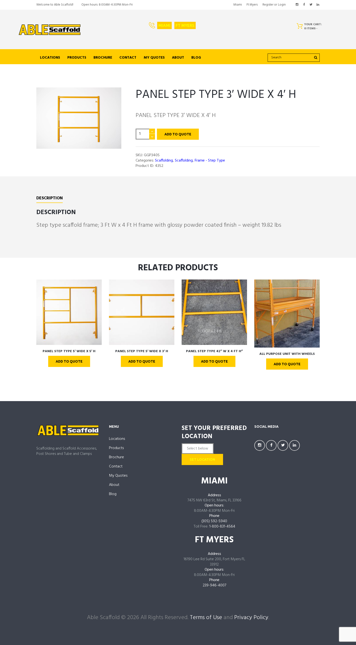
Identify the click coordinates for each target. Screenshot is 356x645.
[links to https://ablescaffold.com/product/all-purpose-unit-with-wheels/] (287, 314)
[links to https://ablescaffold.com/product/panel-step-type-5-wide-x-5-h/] (69, 312)
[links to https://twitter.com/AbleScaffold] (311, 5)
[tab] (49, 199)
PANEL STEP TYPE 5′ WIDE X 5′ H (69, 351)
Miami (237, 4)
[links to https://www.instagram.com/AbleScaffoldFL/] (297, 5)
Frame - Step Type (210, 160)
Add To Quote (177, 134)
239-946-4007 (214, 585)
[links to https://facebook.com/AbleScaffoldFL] (304, 5)
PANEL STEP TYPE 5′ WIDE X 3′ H (141, 351)
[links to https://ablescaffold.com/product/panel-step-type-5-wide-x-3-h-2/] (141, 312)
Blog (196, 57)
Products (76, 57)
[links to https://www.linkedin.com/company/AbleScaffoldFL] (318, 5)
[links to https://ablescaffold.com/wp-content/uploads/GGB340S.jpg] (78, 118)
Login (282, 4)
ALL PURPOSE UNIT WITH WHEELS (287, 354)
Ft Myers (252, 4)
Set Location (202, 459)
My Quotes (154, 57)
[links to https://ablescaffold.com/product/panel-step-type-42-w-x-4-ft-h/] (214, 312)
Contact (127, 57)
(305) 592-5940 (214, 521)
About (178, 57)
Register (268, 4)
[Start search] (315, 57)
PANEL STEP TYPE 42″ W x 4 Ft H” (214, 351)
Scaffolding (164, 160)
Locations (50, 57)
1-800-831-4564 (222, 526)
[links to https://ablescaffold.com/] (49, 30)
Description (49, 199)
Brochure (102, 57)
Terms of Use (206, 617)
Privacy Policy (251, 617)
